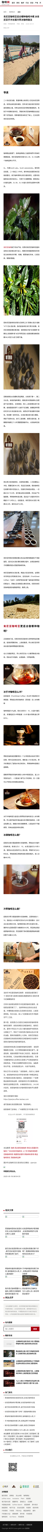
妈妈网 (28, 1498)
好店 (31, 3)
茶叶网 (22, 1514)
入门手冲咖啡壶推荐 (30, 1151)
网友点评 (6, 28)
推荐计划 (21, 1525)
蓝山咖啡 (19, 1436)
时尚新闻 (29, 1514)
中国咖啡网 (11, 24)
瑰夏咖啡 (22, 1442)
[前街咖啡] (13, 1486)
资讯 (18, 3)
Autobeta (15, 1498)
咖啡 (6, 3)
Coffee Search (17, 1504)
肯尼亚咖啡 (7, 247)
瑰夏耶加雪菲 (19, 1154)
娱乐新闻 (4, 1495)
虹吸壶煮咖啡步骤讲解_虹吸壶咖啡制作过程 (20, 1402)
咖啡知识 (12, 12)
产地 (36, 3)
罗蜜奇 (15, 1442)
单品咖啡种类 (29, 1439)
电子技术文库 (6, 1501)
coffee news (6, 1498)
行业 (27, 3)
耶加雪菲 (11, 1436)
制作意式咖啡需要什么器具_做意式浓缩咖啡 (20, 1425)
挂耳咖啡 (32, 1434)
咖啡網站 (26, 1495)
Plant (22, 1498)
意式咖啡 (19, 1439)
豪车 (34, 1510)
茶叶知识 (35, 1504)
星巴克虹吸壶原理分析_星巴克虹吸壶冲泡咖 (20, 1407)
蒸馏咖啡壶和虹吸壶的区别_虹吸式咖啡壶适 (20, 1398)
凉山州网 (19, 1495)
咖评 (22, 3)
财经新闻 (4, 1507)
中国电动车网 (6, 1504)
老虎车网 (35, 1507)
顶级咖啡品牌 (16, 1157)
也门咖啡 (30, 1442)
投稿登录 (29, 1525)
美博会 (11, 1495)
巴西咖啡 (35, 1436)
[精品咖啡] (36, 1486)
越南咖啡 (27, 1436)
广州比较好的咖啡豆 (14, 1151)
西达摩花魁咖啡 (20, 1148)
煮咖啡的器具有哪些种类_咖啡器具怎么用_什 (20, 1416)
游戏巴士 (23, 1501)
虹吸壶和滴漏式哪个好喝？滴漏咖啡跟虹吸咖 (20, 1411)
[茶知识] (24, 1486)
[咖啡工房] (5, 1486)
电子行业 (12, 1507)
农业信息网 (20, 1507)
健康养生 (15, 1501)
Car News (12, 1517)
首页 (13, 3)
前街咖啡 (27, 1504)
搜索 (35, 1329)
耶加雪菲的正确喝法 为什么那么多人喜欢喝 (20, 1430)
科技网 (28, 1507)
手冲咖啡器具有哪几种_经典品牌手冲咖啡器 (20, 1421)
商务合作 (13, 1525)
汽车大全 (19, 1510)
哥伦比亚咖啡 (9, 1439)
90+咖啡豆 (8, 1442)
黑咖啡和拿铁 (29, 1154)
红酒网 (30, 1501)
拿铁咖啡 (15, 1514)
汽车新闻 (4, 1510)
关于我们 (5, 1525)
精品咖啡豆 (27, 1510)
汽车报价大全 (6, 1514)
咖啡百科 (4, 1517)
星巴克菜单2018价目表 (19, 1434)
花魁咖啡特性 (8, 1154)
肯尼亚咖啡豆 (12, 626)
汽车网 (11, 1510)
